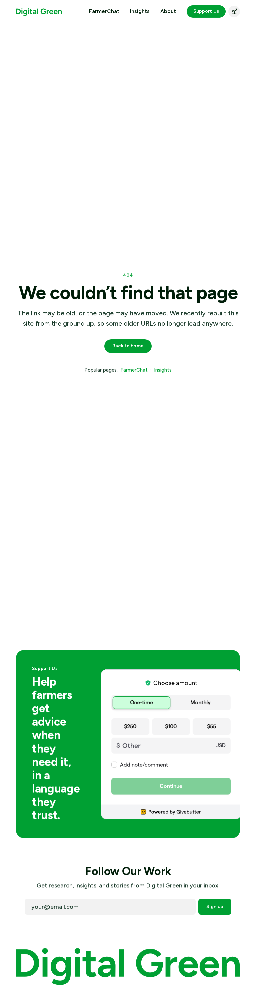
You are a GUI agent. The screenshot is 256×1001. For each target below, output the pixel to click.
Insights (140, 11)
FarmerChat (104, 11)
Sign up (214, 906)
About (168, 11)
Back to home (128, 346)
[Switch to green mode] (234, 11)
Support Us (206, 11)
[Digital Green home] (39, 11)
